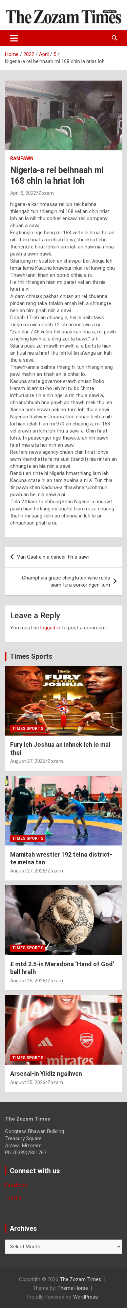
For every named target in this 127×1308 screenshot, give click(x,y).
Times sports (27, 728)
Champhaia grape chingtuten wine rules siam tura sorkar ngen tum (66, 581)
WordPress (85, 1297)
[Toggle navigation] (14, 38)
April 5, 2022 (23, 193)
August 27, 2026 (27, 761)
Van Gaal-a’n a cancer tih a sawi (53, 557)
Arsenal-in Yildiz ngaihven (46, 1073)
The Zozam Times (80, 1279)
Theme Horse (72, 1288)
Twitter (13, 1198)
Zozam (46, 193)
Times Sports (31, 656)
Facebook (16, 1185)
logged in (50, 628)
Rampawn (22, 158)
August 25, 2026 (27, 980)
